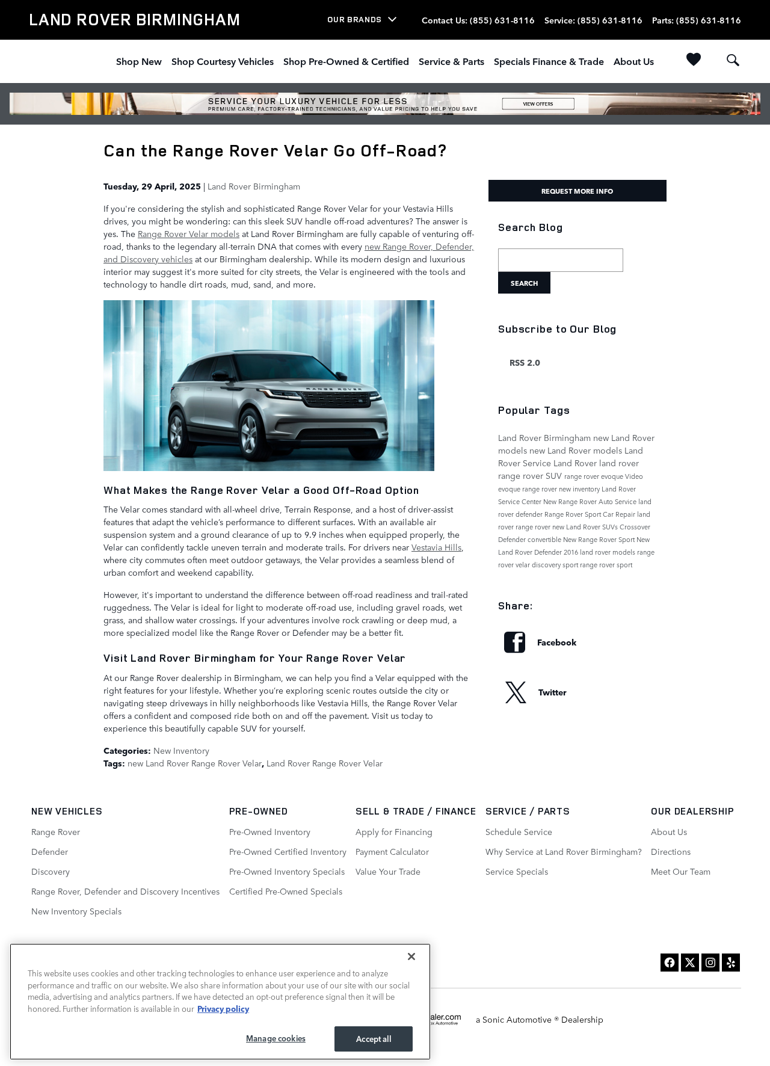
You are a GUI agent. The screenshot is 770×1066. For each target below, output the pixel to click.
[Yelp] (731, 963)
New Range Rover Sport (599, 539)
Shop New (139, 60)
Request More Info (577, 190)
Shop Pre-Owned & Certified (346, 60)
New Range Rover (571, 501)
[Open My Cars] (691, 61)
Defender (513, 539)
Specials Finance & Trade (549, 60)
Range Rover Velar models (188, 233)
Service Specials (516, 871)
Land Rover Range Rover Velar (324, 763)
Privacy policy (223, 1008)
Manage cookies (276, 1038)
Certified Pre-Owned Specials (285, 891)
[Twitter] (690, 963)
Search (524, 282)
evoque (510, 489)
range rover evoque (594, 476)
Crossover (635, 527)
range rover (522, 475)
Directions (671, 851)
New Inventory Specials (76, 911)
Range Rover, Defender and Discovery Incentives (125, 891)
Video (634, 476)
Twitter (552, 692)
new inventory (580, 489)
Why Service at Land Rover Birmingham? (563, 851)
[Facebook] (670, 963)
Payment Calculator (392, 851)
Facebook (556, 642)
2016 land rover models (600, 552)
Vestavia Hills (436, 547)
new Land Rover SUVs (586, 527)
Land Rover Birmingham (254, 186)
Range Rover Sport (573, 514)
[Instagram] (710, 963)
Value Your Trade (388, 871)
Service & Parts (451, 60)
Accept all (373, 1038)
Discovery (50, 871)
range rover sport (606, 564)
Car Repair (620, 514)
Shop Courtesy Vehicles (222, 60)
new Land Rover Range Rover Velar (195, 763)
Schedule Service (518, 831)
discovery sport (556, 564)
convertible (545, 539)
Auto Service (618, 501)
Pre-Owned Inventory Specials (287, 871)
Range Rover (55, 831)
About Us (634, 60)
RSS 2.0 (523, 362)
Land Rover (576, 463)
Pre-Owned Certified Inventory (287, 851)
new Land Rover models (576, 450)
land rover (619, 463)
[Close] (411, 956)
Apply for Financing (394, 831)
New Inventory (181, 750)
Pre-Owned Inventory (269, 831)
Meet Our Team (680, 871)
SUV (555, 475)
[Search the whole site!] (733, 60)
